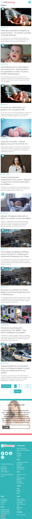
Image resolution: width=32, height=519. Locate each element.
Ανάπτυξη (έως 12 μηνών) (22, 462)
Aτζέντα (2, 504)
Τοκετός (19, 457)
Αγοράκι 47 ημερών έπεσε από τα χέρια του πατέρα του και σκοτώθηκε (16, 217)
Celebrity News (4, 500)
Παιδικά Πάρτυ (20, 502)
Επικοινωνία (4, 466)
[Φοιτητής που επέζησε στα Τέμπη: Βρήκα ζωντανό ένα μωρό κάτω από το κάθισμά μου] (16, 276)
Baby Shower (19, 507)
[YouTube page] (10, 454)
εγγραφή (6, 427)
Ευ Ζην (18, 493)
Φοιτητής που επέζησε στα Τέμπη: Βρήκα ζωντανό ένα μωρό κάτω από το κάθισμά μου (15, 292)
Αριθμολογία (3, 514)
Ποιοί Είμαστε (4, 468)
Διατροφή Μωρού (21, 467)
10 (29, 386)
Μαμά (18, 488)
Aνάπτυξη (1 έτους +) (21, 474)
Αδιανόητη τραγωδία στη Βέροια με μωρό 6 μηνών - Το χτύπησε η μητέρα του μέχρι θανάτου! (16, 32)
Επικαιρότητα (4, 499)
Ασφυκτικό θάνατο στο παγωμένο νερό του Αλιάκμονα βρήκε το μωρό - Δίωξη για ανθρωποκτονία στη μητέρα (16, 369)
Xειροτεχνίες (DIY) (21, 500)
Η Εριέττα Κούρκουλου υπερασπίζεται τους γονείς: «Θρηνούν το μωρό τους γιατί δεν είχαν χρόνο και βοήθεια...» (16, 180)
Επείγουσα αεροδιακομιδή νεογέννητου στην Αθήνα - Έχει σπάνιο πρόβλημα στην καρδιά (13, 330)
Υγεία (18, 451)
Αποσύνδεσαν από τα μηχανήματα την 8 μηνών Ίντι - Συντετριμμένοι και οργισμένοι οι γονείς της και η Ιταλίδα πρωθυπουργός (15, 70)
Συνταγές (3, 502)
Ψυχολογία (19, 453)
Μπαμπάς (19, 490)
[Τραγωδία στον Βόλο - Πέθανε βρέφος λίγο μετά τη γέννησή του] (16, 128)
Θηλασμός (19, 465)
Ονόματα (3, 516)
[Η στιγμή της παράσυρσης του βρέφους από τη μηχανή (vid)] (16, 94)
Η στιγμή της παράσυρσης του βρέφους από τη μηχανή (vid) (13, 108)
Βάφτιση (18, 509)
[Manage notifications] (3, 515)
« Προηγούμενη (6, 386)
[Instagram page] (2, 458)
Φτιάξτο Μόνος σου (21, 504)
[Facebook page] (2, 454)
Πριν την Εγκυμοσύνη (21, 448)
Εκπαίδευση (19, 481)
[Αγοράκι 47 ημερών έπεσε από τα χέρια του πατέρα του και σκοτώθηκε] (16, 202)
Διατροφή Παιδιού (21, 478)
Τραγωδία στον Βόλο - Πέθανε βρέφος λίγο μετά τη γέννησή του (14, 142)
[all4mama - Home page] (8, 2)
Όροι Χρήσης (4, 470)
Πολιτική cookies (5, 471)
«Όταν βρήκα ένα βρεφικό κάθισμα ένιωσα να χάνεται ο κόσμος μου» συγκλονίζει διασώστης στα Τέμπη (15, 254)
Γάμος (18, 506)
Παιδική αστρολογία (5, 513)
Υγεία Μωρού (20, 464)
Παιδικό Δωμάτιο (20, 499)
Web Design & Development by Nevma (7, 475)
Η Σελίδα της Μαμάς (5, 511)
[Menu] (29, 2)
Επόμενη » (18, 391)
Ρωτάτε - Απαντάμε (21, 514)
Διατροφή (19, 455)
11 (12, 391)
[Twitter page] (6, 454)
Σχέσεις (18, 492)
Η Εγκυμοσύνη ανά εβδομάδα (23, 450)
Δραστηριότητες (20, 469)
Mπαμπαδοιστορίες (5, 509)
